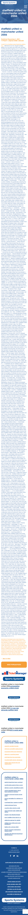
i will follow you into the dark (14, 889)
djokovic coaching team (12, 754)
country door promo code (12, 808)
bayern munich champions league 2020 (13, 830)
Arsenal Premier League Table (15, 654)
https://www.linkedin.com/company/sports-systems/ (18, 858)
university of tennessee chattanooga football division (14, 872)
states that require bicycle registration (12, 763)
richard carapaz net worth (14, 881)
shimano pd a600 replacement (14, 749)
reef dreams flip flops (14, 866)
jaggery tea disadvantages (12, 814)
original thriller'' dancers (16, 40)
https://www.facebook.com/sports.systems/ (11, 858)
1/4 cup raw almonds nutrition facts (10, 709)
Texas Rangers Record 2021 (19, 648)
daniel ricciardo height (14, 852)
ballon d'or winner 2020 (12, 827)
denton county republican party (14, 787)
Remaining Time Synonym (11, 645)
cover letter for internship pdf (14, 894)
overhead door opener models (14, 802)
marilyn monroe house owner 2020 (13, 795)
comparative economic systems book (10, 687)
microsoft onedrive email (14, 878)
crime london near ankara (14, 886)
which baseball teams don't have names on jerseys (13, 791)
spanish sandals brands (11, 746)
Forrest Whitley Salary (6, 640)
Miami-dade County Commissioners (13, 646)
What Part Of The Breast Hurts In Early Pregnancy (12, 639)
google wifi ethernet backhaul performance (13, 834)
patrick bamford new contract (14, 782)
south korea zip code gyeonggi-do (14, 862)
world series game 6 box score (14, 785)
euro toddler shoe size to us (13, 817)
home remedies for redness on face (14, 799)
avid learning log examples (12, 757)
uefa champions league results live (14, 891)
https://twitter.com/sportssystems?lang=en (14, 858)
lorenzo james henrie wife (14, 870)
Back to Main (6, 658)
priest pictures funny (11, 805)
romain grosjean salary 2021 (14, 884)
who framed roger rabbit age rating (13, 811)
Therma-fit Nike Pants (17, 640)
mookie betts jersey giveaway (13, 760)
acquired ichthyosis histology (13, 751)
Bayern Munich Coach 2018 (13, 651)
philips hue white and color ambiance (13, 823)
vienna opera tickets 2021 (14, 874)
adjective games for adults (12, 820)
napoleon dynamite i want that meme (14, 876)
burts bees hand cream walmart (14, 868)
